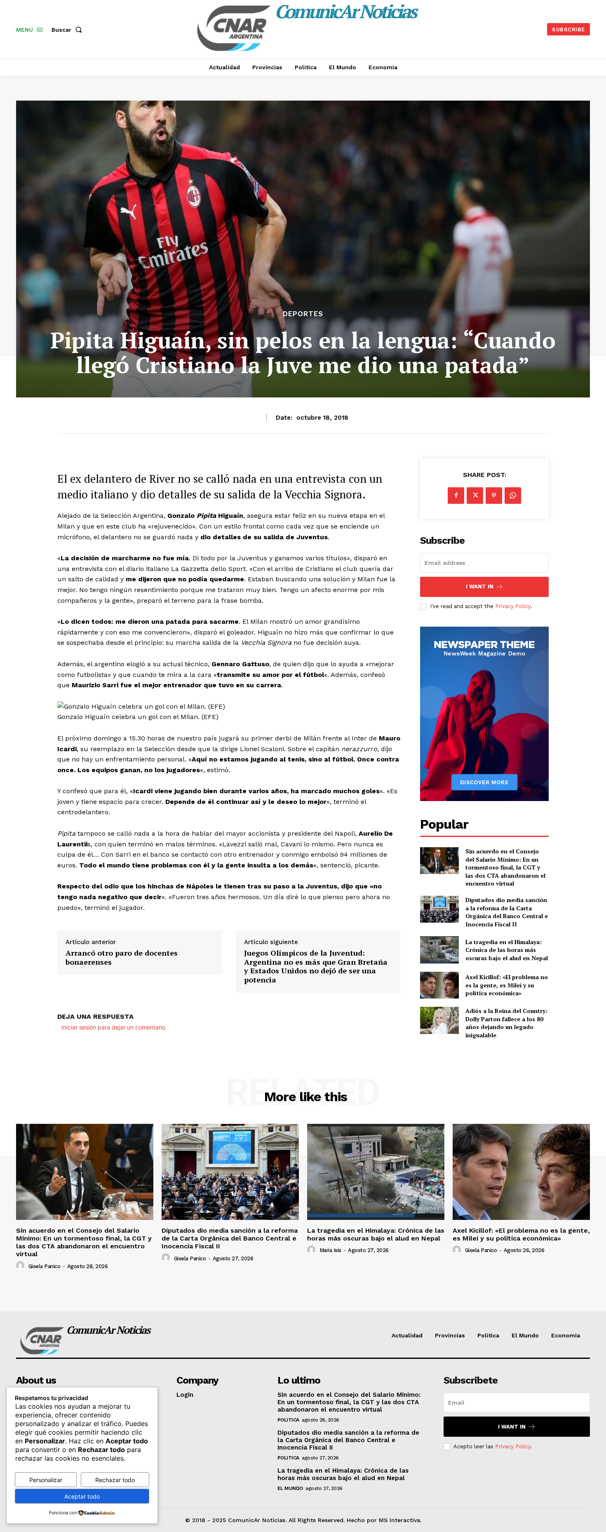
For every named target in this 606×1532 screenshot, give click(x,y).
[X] (475, 495)
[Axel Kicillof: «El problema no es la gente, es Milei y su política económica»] (439, 985)
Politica (288, 1420)
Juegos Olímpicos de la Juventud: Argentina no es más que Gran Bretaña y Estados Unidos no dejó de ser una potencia (316, 966)
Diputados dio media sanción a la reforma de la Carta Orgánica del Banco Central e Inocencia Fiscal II (506, 912)
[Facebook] (456, 495)
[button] (68, 29)
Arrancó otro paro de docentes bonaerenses (122, 957)
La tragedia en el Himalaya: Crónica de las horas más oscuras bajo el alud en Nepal (506, 950)
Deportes (303, 313)
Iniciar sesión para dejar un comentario (113, 1027)
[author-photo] (21, 1265)
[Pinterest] (494, 495)
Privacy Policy (513, 606)
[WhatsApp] (513, 495)
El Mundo (290, 1488)
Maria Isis (330, 1250)
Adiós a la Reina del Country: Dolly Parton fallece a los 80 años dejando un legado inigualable (506, 1023)
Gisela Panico (44, 1266)
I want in (479, 586)
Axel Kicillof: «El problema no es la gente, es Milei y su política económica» (506, 985)
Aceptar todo (82, 1496)
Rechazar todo (115, 1479)
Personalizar (45, 1479)
